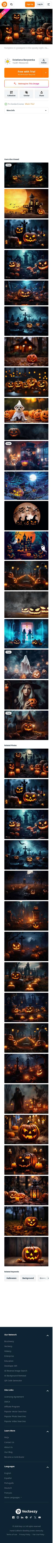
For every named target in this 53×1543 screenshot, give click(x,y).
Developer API (10, 1364)
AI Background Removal (15, 1374)
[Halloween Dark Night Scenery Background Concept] (26, 484)
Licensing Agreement (14, 1395)
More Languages (12, 1496)
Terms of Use (10, 1533)
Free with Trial (26, 73)
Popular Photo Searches (15, 1415)
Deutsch (8, 1486)
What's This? (29, 104)
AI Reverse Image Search (15, 1369)
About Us (8, 1446)
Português (9, 1481)
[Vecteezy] (4, 4)
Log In (40, 4)
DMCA (7, 1400)
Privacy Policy (23, 1533)
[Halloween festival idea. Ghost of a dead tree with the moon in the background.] (26, 514)
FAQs (6, 1436)
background (28, 1276)
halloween (11, 1276)
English (7, 1472)
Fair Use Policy (37, 1533)
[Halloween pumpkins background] (26, 603)
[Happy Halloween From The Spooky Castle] (26, 544)
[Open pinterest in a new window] (25, 1516)
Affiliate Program (12, 1405)
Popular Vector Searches (15, 1410)
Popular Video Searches (15, 1420)
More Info (11, 109)
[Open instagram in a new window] (17, 1516)
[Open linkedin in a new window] (21, 1516)
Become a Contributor (14, 1455)
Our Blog (8, 1450)
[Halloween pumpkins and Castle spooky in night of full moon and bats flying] (26, 202)
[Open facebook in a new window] (12, 1516)
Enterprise (9, 1354)
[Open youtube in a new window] (39, 1516)
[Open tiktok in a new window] (30, 1516)
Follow (43, 63)
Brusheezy (9, 1340)
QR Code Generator (13, 1379)
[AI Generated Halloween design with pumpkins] (26, 1097)
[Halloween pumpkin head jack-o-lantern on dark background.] (26, 430)
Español (8, 1476)
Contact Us (9, 1441)
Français (8, 1491)
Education (8, 1359)
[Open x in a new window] (34, 1516)
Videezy (7, 1349)
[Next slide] (42, 1277)
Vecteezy (8, 1345)
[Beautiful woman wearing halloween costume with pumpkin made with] (26, 693)
